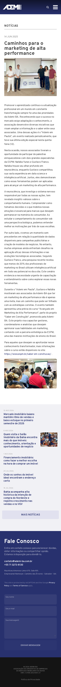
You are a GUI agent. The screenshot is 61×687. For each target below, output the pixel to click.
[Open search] (47, 7)
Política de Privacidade (30, 680)
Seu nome (10, 597)
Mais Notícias (30, 514)
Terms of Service (20, 586)
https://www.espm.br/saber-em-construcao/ (27, 354)
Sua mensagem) (12, 620)
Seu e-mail (10, 609)
